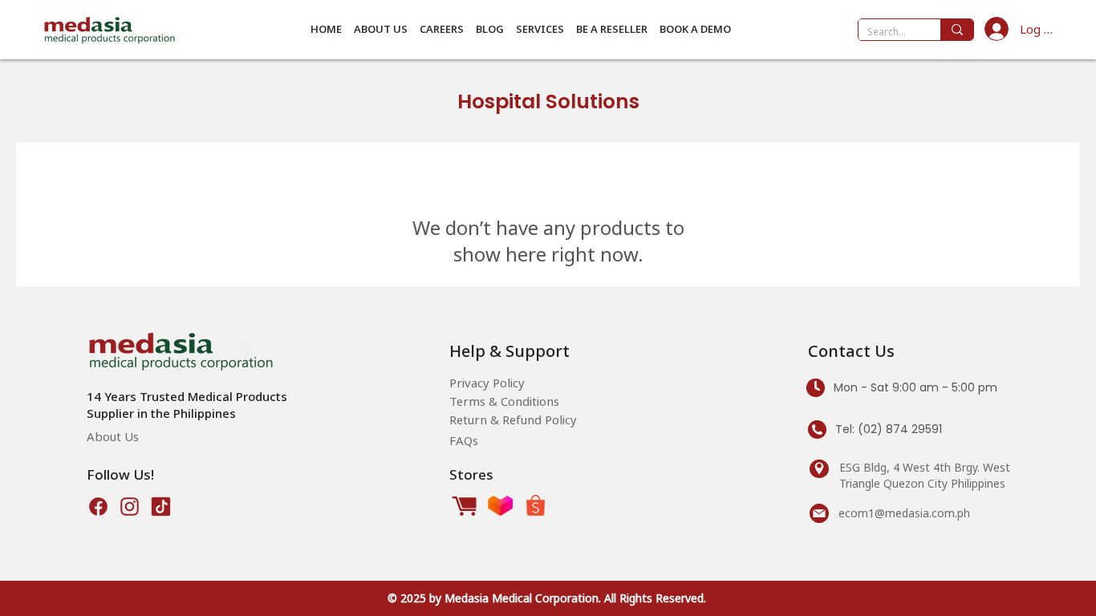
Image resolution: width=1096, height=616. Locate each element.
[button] (380, 28)
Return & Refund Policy (513, 419)
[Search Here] (956, 29)
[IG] (129, 506)
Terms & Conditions (504, 401)
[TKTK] (161, 506)
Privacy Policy (487, 383)
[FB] (98, 506)
